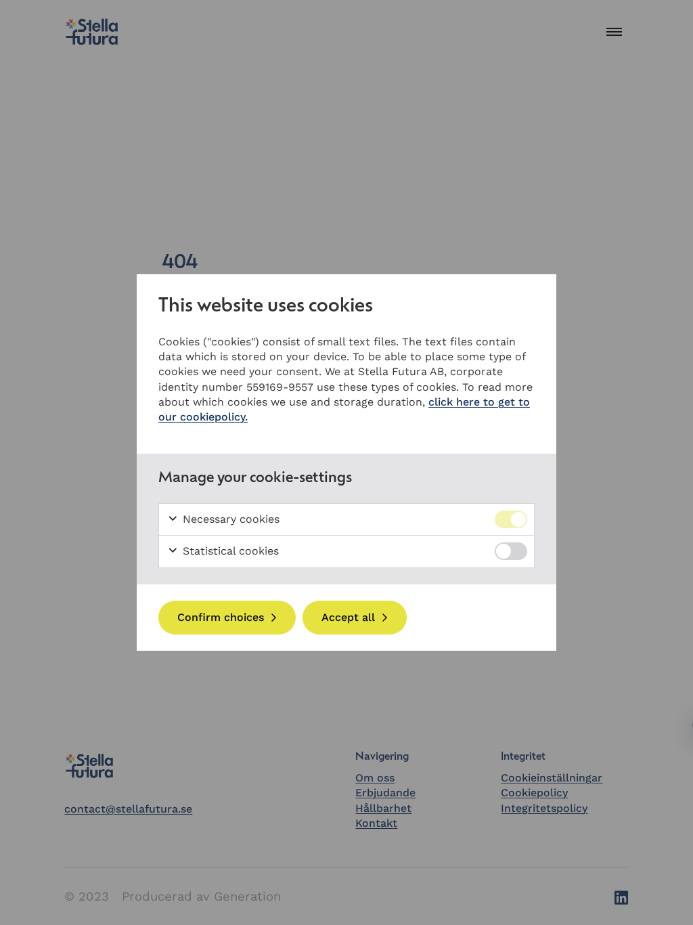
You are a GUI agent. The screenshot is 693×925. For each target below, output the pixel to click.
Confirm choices (220, 617)
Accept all (348, 617)
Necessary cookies (229, 519)
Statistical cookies (229, 550)
